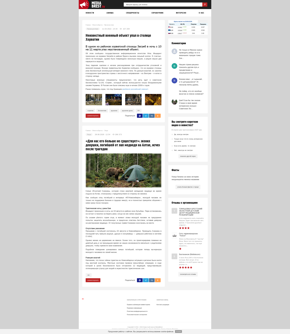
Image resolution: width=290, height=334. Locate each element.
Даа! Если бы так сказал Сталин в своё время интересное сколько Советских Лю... (189, 104)
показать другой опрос (188, 156)
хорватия (90, 110)
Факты (175, 170)
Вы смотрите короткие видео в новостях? (185, 123)
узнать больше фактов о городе (188, 187)
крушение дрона (127, 110)
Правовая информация (134, 308)
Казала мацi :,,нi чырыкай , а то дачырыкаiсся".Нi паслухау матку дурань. (191, 82)
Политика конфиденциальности (137, 311)
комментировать (93, 116)
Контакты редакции (163, 304)
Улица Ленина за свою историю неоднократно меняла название (185, 178)
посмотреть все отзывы (188, 274)
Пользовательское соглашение (137, 314)
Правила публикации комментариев (138, 304)
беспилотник (102, 110)
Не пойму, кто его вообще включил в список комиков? (191, 92)
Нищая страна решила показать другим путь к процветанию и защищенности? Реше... (189, 68)
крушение (114, 110)
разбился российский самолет (135, 89)
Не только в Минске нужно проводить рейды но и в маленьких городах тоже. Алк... (190, 54)
